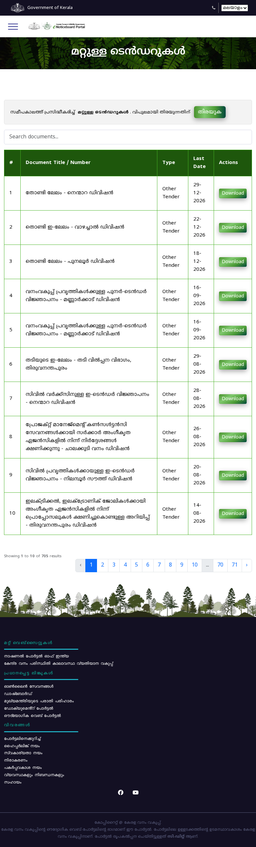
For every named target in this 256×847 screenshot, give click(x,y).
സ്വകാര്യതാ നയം (23, 753)
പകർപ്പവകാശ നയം (23, 767)
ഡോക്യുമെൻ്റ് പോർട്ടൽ (28, 708)
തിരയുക (210, 112)
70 (220, 565)
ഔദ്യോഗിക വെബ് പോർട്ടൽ (32, 715)
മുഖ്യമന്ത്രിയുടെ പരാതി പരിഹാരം (39, 701)
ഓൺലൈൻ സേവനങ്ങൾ (28, 686)
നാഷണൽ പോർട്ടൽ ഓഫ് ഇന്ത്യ (36, 656)
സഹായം (12, 782)
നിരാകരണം (15, 760)
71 (235, 565)
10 (195, 565)
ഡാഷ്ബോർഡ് (18, 693)
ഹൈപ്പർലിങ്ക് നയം (22, 746)
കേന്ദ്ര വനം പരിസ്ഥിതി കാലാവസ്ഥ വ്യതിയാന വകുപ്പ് (58, 663)
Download (233, 193)
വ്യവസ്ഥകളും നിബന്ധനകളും (34, 774)
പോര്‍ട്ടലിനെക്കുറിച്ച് (22, 738)
